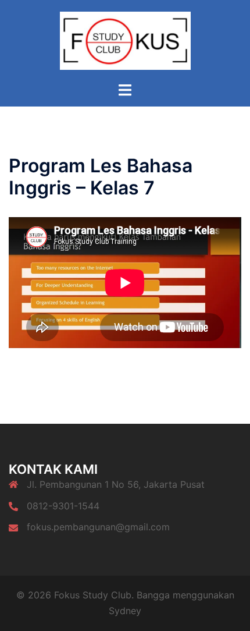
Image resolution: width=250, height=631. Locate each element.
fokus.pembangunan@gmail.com (98, 527)
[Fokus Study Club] (125, 39)
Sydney (125, 610)
